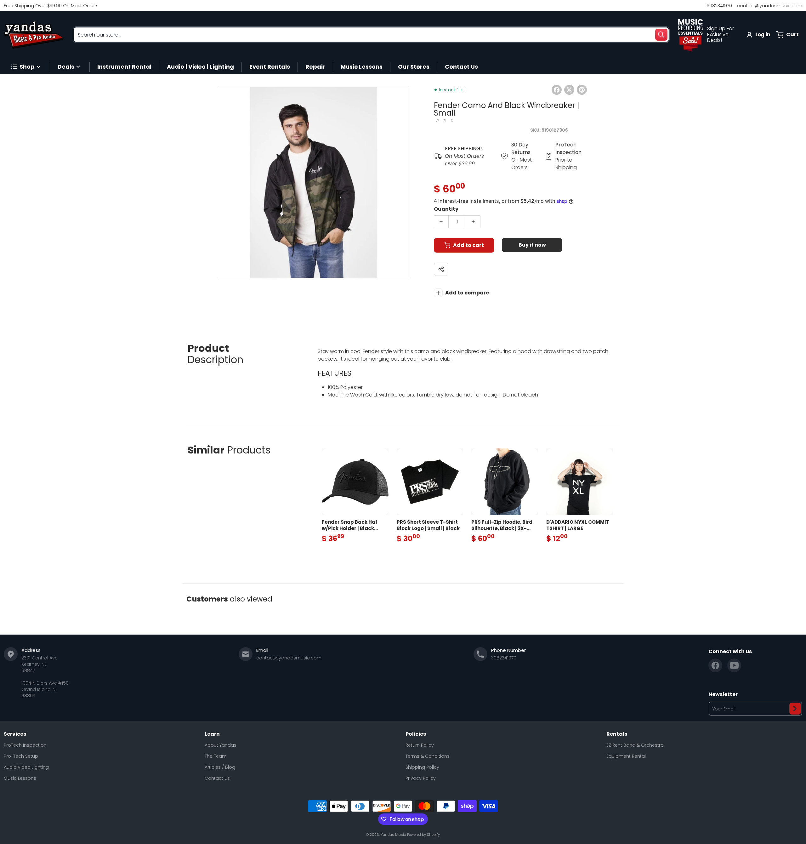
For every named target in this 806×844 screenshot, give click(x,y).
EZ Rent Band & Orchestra (635, 745)
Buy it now (532, 244)
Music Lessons (20, 778)
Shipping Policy (422, 767)
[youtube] (734, 665)
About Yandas (220, 745)
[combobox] (371, 34)
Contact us (217, 778)
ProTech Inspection (25, 745)
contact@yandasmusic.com (769, 6)
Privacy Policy (421, 778)
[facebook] (715, 665)
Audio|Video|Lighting (26, 767)
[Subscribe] (795, 709)
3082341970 (719, 6)
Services (15, 734)
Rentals (616, 734)
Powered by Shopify (423, 834)
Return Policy (420, 745)
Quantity (446, 209)
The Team (216, 756)
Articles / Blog (220, 767)
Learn (212, 734)
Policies (416, 734)
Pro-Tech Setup (21, 756)
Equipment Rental (626, 756)
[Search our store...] (661, 35)
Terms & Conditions (428, 756)
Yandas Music (393, 834)
